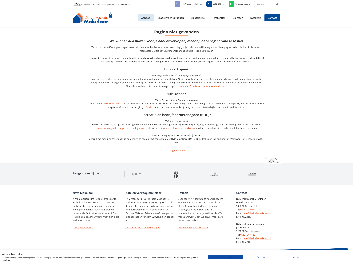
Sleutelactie (198, 17)
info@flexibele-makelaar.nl (257, 213)
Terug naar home (177, 150)
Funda (149, 107)
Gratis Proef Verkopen (170, 17)
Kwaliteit (255, 17)
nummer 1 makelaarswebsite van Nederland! (203, 86)
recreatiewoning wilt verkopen (110, 128)
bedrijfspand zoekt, (142, 128)
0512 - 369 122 (247, 234)
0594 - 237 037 (247, 209)
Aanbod (145, 17)
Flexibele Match (114, 103)
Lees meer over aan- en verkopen (142, 227)
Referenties (218, 17)
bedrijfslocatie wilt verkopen (180, 128)
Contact (272, 17)
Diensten (238, 17)
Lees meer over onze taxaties (193, 227)
